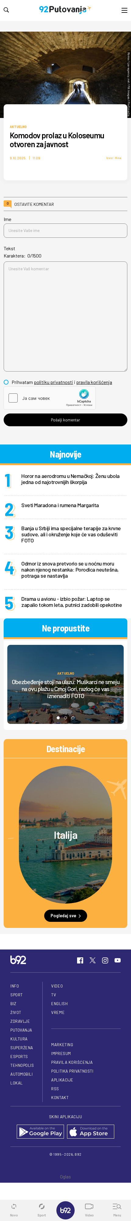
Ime (7, 219)
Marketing (62, 1044)
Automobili (21, 1074)
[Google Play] (40, 1132)
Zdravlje (20, 1021)
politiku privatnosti (53, 382)
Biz (13, 1003)
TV (53, 994)
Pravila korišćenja (72, 1062)
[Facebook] (80, 960)
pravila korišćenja (94, 382)
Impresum (61, 1053)
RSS (55, 1088)
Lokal (16, 1083)
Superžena (21, 1047)
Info (14, 986)
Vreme (58, 1012)
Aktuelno (18, 126)
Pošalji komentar (65, 419)
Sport (16, 994)
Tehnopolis (22, 1065)
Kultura (19, 1038)
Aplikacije (62, 1079)
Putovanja (21, 1030)
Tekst (9, 248)
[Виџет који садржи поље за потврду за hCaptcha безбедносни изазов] (50, 398)
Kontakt (60, 1097)
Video (57, 986)
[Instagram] (105, 960)
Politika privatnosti (72, 1071)
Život (15, 1012)
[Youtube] (118, 960)
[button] (58, 717)
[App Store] (90, 1132)
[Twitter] (93, 960)
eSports (19, 1056)
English (59, 1003)
